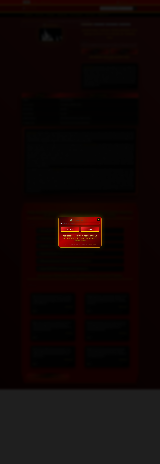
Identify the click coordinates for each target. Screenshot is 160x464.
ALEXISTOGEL (92, 244)
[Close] (98, 219)
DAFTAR (70, 229)
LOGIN (90, 229)
